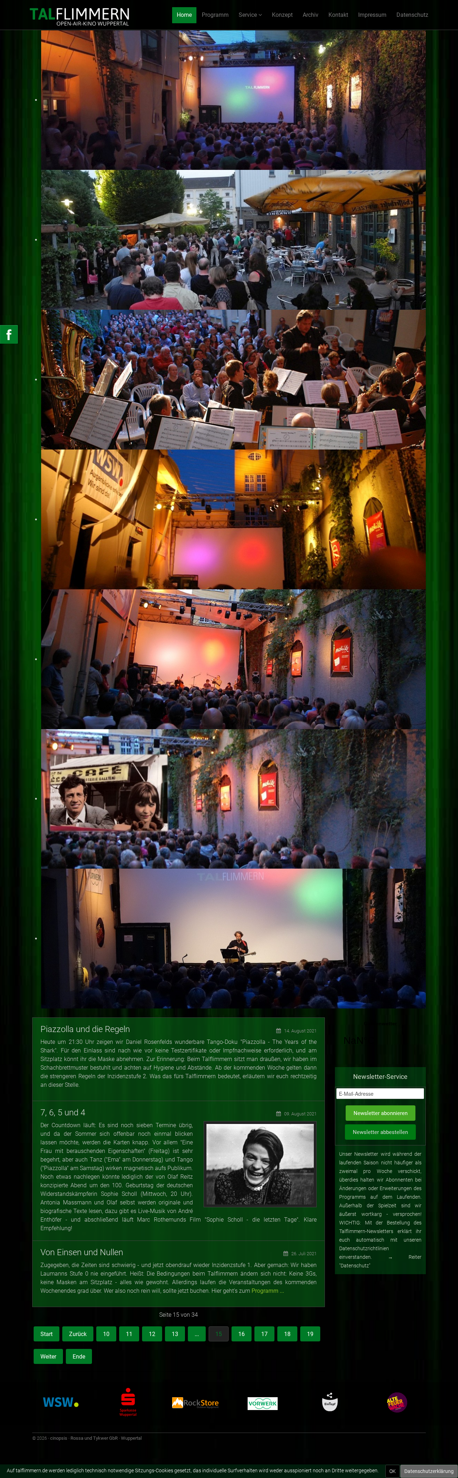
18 (287, 1334)
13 (175, 1334)
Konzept (282, 14)
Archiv (310, 14)
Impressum (372, 14)
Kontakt (338, 14)
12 (152, 1334)
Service (248, 14)
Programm (215, 14)
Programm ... (268, 1290)
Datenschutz (412, 14)
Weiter (48, 1356)
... (197, 1334)
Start (46, 1334)
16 (241, 1334)
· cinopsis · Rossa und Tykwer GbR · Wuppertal (95, 1438)
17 (264, 1334)
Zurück (78, 1334)
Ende (79, 1356)
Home (184, 14)
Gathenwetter (380, 1037)
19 (310, 1334)
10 (106, 1334)
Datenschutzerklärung (429, 1471)
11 (129, 1334)
